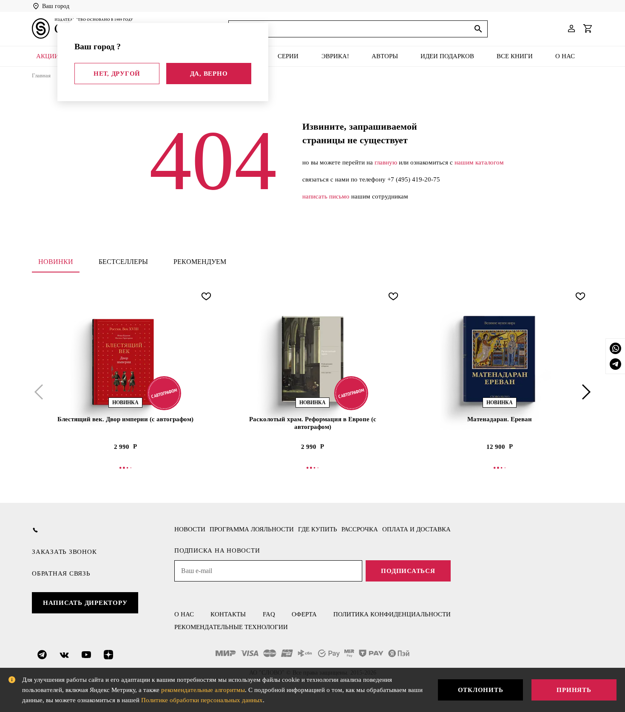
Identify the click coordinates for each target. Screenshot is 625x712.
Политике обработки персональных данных (202, 700)
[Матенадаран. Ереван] (499, 359)
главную (386, 162)
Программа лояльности (252, 529)
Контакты (228, 614)
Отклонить (480, 689)
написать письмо (325, 196)
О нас (565, 56)
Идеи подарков (447, 56)
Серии (288, 56)
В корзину (125, 467)
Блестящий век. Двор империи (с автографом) (125, 419)
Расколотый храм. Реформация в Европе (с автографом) (312, 423)
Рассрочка (359, 529)
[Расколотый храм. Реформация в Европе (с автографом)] (312, 359)
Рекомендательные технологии (231, 627)
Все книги (515, 56)
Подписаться (408, 570)
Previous (40, 391)
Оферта (304, 614)
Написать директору (85, 602)
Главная (41, 75)
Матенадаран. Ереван (499, 419)
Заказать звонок (64, 551)
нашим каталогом (479, 162)
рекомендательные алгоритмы (203, 689)
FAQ (269, 614)
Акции (47, 56)
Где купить (317, 529)
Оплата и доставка (416, 529)
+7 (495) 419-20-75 (413, 179)
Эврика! (335, 56)
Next (584, 391)
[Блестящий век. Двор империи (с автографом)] (125, 359)
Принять (574, 689)
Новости (189, 529)
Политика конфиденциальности (392, 614)
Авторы (385, 56)
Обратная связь (61, 573)
